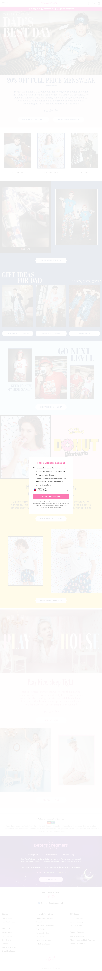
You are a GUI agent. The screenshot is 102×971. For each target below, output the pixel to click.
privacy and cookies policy (53, 503)
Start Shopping (51, 496)
